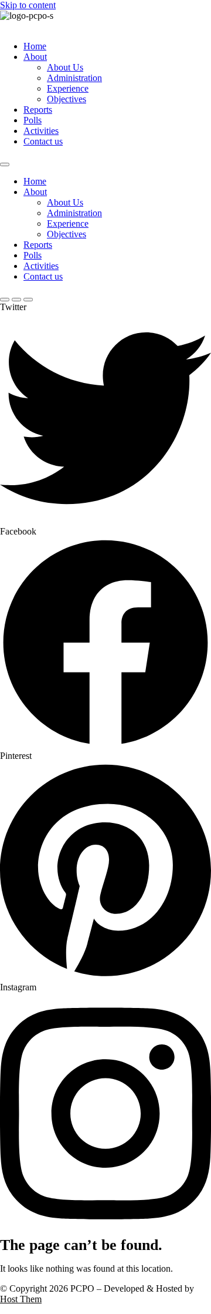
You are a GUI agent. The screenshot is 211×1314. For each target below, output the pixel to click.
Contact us (43, 141)
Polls (32, 120)
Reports (37, 110)
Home (34, 46)
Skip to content (28, 5)
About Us (65, 67)
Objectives (66, 99)
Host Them (21, 1299)
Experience (68, 88)
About (35, 57)
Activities (41, 131)
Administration (74, 78)
